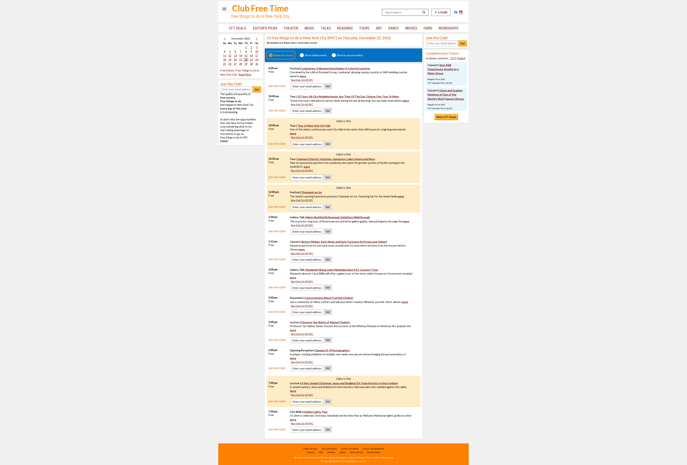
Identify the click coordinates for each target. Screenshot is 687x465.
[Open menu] (224, 9)
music (309, 28)
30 (251, 63)
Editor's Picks (265, 28)
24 (256, 59)
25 (224, 63)
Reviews (331, 452)
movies (411, 28)
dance (393, 28)
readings (345, 28)
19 (229, 59)
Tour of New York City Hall (314, 125)
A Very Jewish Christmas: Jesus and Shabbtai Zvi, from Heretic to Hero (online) (349, 383)
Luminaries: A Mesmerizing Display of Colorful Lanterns (335, 68)
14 (240, 55)
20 (235, 59)
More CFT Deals (446, 116)
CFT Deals (237, 28)
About (342, 452)
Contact (310, 452)
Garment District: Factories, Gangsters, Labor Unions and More (336, 159)
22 (246, 59)
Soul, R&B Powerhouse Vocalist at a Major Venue (443, 69)
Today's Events (310, 448)
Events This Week (349, 448)
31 (256, 63)
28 (240, 63)
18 (224, 59)
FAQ (321, 452)
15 (246, 55)
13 (235, 55)
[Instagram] (460, 12)
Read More (244, 74)
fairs (427, 28)
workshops (448, 28)
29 (246, 63)
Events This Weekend (373, 448)
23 (251, 59)
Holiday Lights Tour (315, 411)
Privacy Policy (373, 452)
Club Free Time (260, 8)
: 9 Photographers (332, 350)
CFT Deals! (458, 58)
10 (256, 51)
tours (364, 28)
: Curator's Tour (342, 269)
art (379, 28)
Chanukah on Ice (311, 192)
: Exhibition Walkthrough (338, 217)
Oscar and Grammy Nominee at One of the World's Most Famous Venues (446, 94)
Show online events (316, 55)
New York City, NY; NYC (302, 80)
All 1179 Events (329, 448)
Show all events (283, 55)
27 (235, 63)
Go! (257, 89)
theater (291, 28)
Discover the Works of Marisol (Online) (325, 322)
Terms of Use (356, 452)
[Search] (424, 12)
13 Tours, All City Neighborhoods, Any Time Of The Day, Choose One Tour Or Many (348, 96)
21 (240, 59)
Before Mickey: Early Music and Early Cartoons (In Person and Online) (344, 241)
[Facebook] (455, 12)
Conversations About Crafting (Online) (329, 297)
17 (256, 55)
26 (229, 63)
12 (229, 55)
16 (251, 55)
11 (224, 55)
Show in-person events (350, 55)
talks (326, 28)
